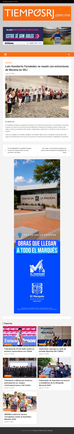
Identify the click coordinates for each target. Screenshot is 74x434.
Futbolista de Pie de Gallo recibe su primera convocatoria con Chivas (19, 350)
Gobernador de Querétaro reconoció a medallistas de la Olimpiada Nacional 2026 (54, 382)
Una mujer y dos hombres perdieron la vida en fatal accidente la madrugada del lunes (53, 150)
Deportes (8, 344)
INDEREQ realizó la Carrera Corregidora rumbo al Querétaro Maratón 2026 (17, 416)
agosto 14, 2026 (44, 354)
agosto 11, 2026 (44, 388)
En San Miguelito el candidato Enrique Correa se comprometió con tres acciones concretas (19, 150)
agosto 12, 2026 (9, 388)
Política (8, 63)
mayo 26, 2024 (9, 73)
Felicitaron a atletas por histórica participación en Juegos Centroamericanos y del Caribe (18, 382)
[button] (37, 36)
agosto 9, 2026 (8, 422)
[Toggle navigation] (5, 54)
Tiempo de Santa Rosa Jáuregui (42, 430)
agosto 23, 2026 (9, 354)
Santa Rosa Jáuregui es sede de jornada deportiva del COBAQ (52, 350)
